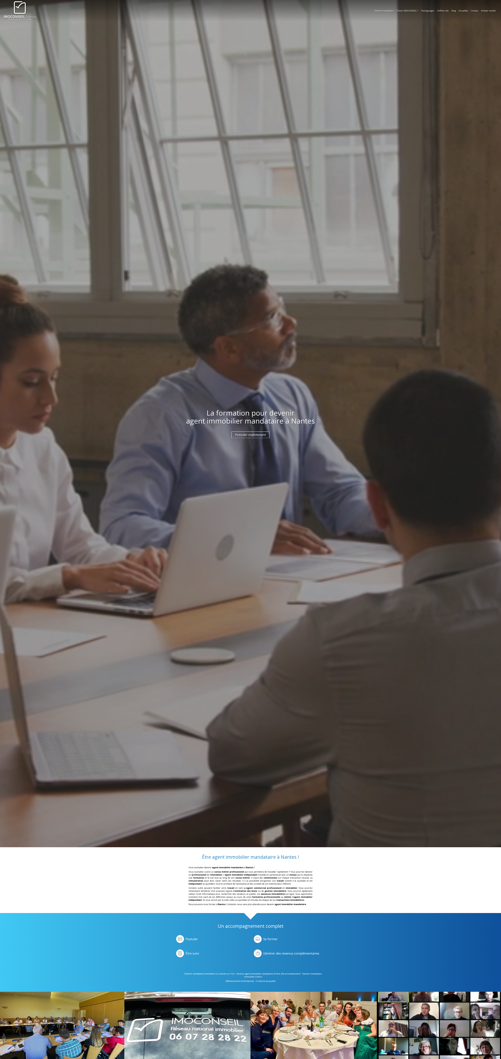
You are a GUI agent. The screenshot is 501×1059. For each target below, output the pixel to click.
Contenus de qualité (266, 981)
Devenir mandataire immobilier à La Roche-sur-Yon (209, 973)
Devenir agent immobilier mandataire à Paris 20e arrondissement (268, 973)
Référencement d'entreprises (240, 981)
